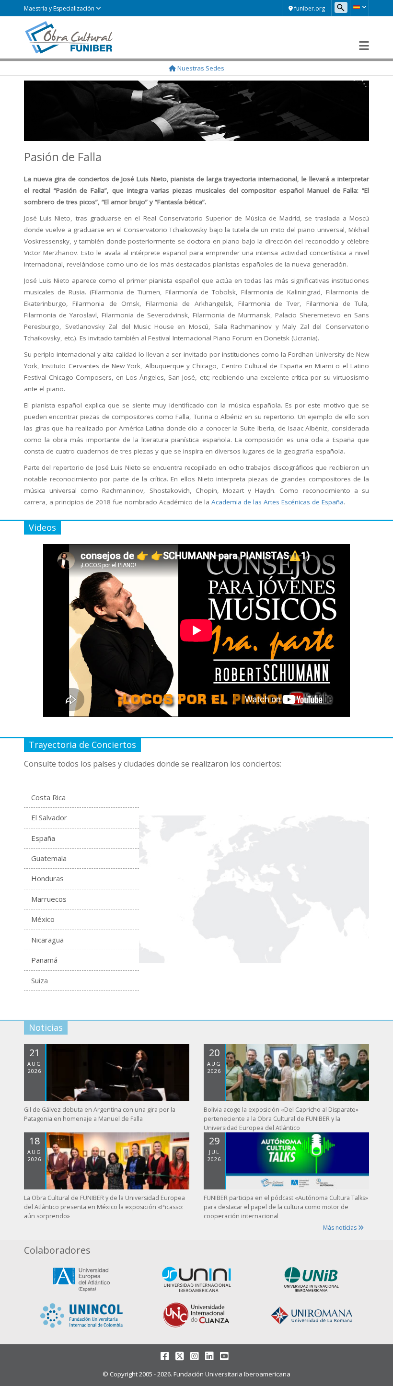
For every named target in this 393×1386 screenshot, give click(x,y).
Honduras (47, 878)
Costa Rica (48, 797)
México (43, 919)
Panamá (44, 960)
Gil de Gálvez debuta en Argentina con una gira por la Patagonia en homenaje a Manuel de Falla (99, 1114)
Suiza (39, 980)
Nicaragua (47, 939)
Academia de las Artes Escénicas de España (277, 502)
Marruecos (49, 899)
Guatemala (49, 858)
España (43, 838)
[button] (359, 7)
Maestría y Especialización (60, 8)
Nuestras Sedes (200, 68)
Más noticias (340, 1227)
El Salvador (49, 817)
